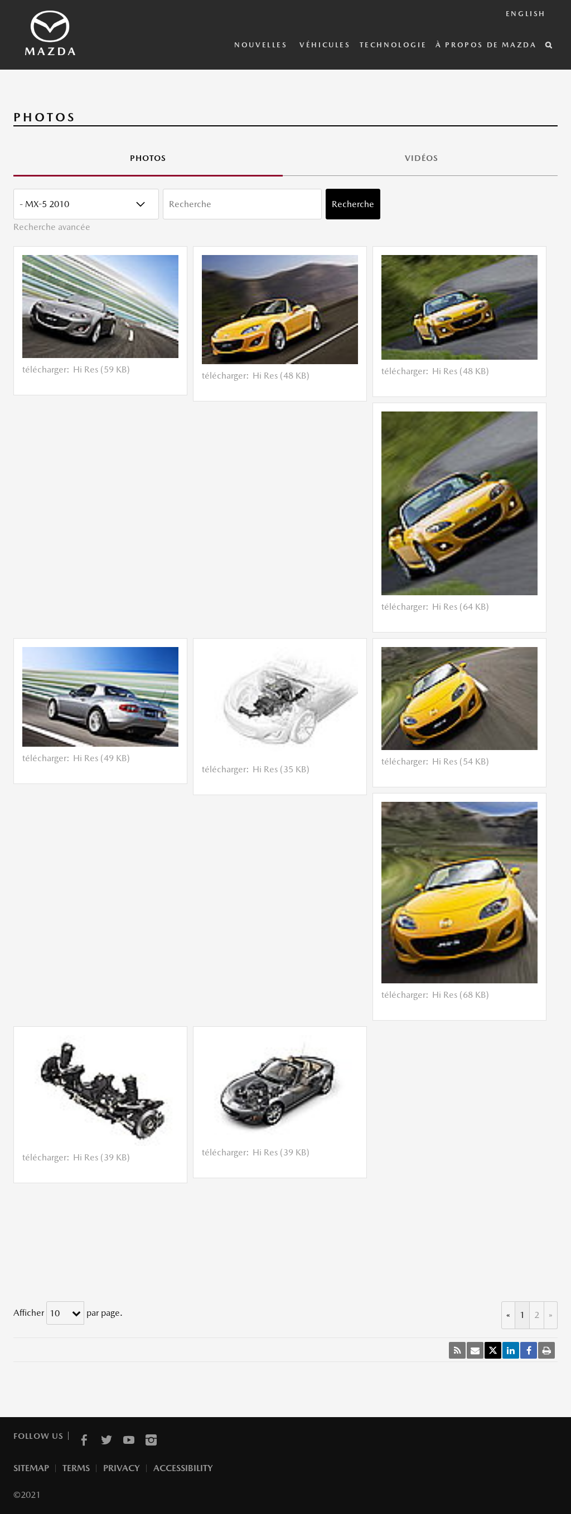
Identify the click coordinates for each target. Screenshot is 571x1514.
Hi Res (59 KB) (101, 369)
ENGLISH (526, 13)
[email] (475, 1350)
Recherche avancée (51, 227)
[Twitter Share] (493, 1350)
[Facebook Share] (528, 1350)
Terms (76, 1468)
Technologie (393, 45)
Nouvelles (262, 45)
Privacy (121, 1468)
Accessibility (183, 1468)
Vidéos (421, 158)
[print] (546, 1350)
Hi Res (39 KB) (101, 1157)
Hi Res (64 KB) (460, 606)
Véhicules (324, 45)
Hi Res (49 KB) (101, 758)
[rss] (457, 1350)
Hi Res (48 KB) (281, 375)
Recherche (353, 204)
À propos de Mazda (485, 45)
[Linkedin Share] (510, 1350)
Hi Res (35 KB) (281, 769)
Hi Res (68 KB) (460, 994)
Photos (148, 158)
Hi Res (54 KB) (460, 761)
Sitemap (31, 1468)
